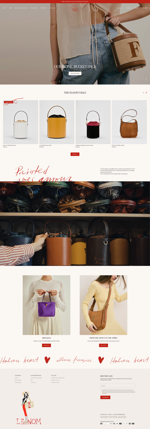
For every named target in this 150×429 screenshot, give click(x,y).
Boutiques (52, 8)
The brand (43, 8)
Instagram (18, 382)
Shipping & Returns (36, 378)
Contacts (33, 382)
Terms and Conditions (58, 378)
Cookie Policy (55, 382)
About (17, 378)
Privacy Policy (55, 380)
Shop (4, 8)
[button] (144, 8)
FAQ (32, 380)
